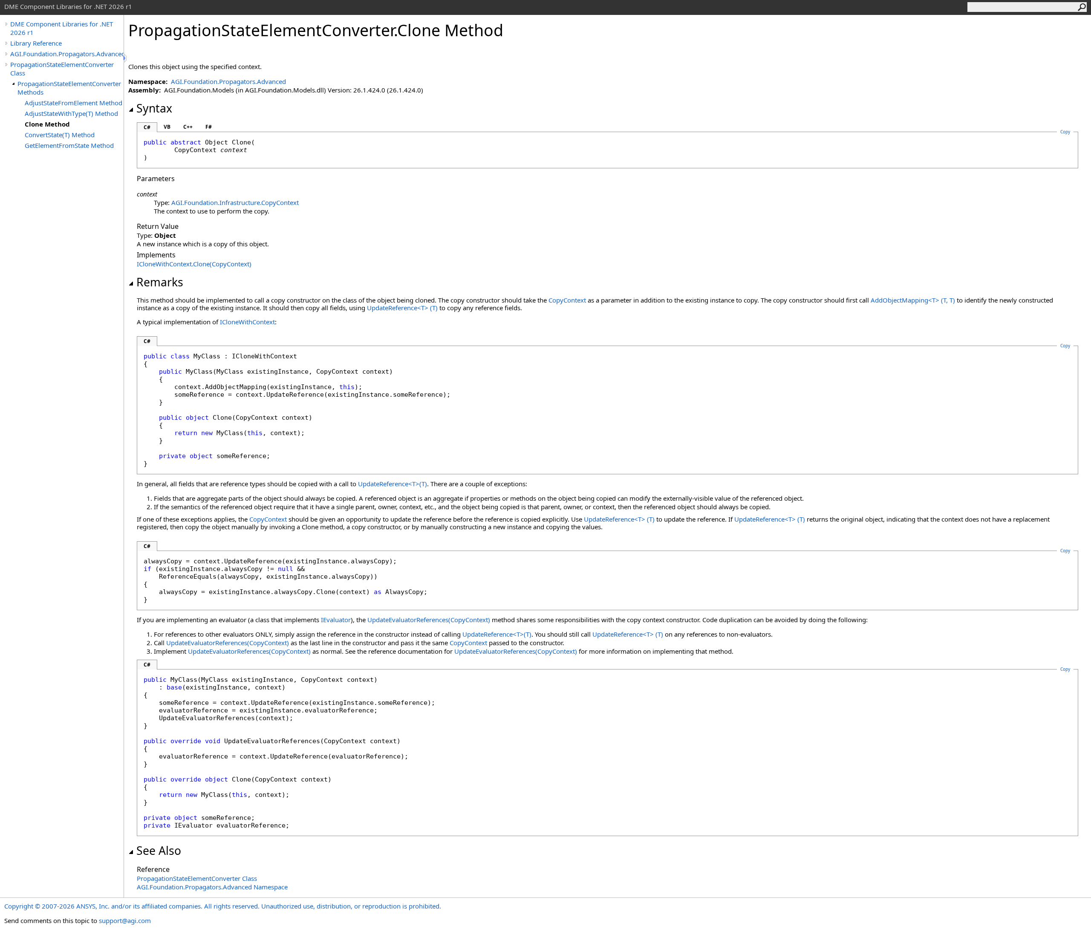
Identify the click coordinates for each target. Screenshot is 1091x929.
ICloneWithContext (247, 321)
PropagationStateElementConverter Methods (69, 87)
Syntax (154, 108)
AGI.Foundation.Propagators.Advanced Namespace (212, 887)
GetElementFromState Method (69, 145)
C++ (188, 126)
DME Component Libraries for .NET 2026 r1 (61, 28)
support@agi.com (125, 920)
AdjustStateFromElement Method (73, 102)
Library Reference (36, 43)
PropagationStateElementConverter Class (62, 68)
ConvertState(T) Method (60, 134)
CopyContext (567, 300)
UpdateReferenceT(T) (402, 307)
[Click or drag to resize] (126, 58)
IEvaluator (336, 619)
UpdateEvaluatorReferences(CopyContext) (428, 619)
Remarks (159, 282)
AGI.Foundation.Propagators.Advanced (67, 53)
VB (167, 126)
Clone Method (47, 124)
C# (147, 127)
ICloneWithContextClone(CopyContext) (194, 264)
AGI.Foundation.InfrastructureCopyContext (235, 202)
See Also (158, 850)
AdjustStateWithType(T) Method (71, 113)
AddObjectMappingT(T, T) (913, 300)
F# (208, 126)
